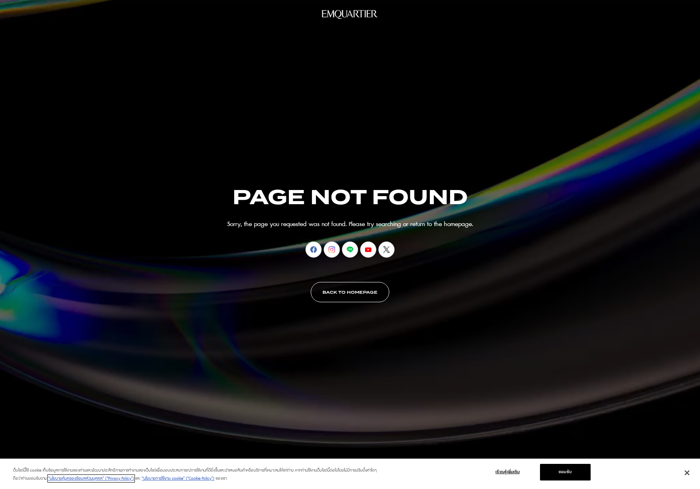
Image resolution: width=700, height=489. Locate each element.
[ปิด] (687, 473)
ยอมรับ (565, 472)
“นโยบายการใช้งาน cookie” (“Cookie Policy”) (178, 478)
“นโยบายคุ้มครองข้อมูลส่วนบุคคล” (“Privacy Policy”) (91, 478)
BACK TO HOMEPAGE (350, 292)
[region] (350, 474)
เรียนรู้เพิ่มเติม (507, 472)
